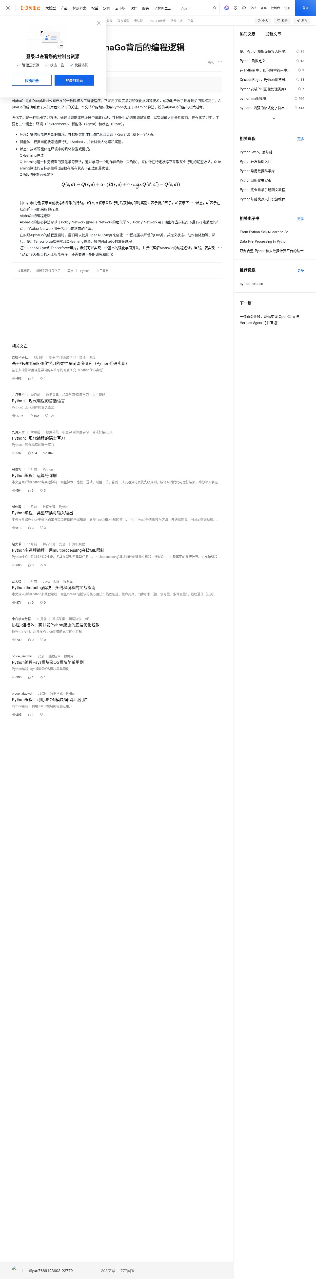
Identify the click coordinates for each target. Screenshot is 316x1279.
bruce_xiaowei (22, 656)
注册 (287, 8)
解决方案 (79, 7)
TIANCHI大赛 (157, 21)
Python (85, 270)
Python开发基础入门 (255, 161)
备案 (264, 8)
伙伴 (133, 7)
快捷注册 (32, 80)
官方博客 (123, 21)
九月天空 (18, 394)
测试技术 (54, 656)
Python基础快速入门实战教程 (262, 198)
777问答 (127, 1270)
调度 (92, 357)
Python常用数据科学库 (257, 170)
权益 (94, 7)
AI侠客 (16, 469)
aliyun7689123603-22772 (50, 1270)
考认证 (138, 21)
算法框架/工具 (102, 431)
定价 (106, 7)
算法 (70, 270)
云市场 (120, 7)
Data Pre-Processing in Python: (264, 241)
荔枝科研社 (20, 357)
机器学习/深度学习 (48, 270)
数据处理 (49, 506)
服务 (145, 7)
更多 (300, 138)
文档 (253, 8)
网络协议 (75, 618)
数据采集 (52, 394)
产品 (64, 7)
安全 (62, 544)
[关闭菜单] (8, 8)
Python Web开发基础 (256, 151)
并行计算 (49, 544)
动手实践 (106, 21)
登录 (305, 8)
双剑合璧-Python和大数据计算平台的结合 (272, 250)
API (87, 618)
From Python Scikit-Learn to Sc (264, 231)
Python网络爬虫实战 (255, 180)
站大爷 (16, 544)
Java (46, 581)
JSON (42, 693)
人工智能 (102, 270)
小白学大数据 (21, 618)
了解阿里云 (162, 7)
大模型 (50, 7)
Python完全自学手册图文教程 (262, 189)
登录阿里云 (74, 80)
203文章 (108, 1270)
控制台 (275, 8)
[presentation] (120, 184)
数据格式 (56, 693)
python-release (251, 283)
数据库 (68, 581)
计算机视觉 (77, 544)
